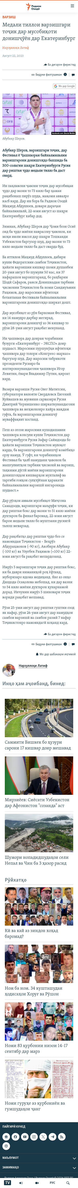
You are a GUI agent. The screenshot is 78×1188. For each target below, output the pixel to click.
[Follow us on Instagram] (34, 1137)
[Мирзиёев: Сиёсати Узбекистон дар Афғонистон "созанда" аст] (39, 775)
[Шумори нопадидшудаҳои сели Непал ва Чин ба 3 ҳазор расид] (39, 833)
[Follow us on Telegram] (52, 1137)
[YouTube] (37, 1183)
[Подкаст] (6, 1146)
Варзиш (9, 17)
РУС (52, 1183)
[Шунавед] (21, 1183)
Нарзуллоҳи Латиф (15, 48)
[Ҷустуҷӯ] (68, 1183)
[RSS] (62, 1137)
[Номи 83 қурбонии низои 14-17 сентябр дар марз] (39, 1021)
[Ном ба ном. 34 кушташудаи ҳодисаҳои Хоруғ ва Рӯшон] (39, 964)
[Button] (60, 64)
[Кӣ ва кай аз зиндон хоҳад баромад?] (39, 906)
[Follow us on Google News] (6, 1137)
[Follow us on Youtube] (25, 1137)
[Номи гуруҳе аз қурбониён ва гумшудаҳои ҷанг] (39, 1079)
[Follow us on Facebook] (15, 1137)
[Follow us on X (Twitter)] (43, 1137)
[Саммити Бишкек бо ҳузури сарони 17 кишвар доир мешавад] (39, 718)
